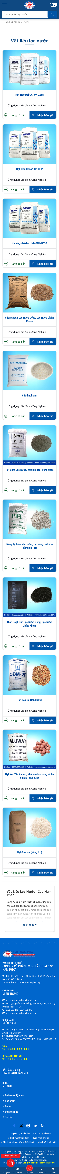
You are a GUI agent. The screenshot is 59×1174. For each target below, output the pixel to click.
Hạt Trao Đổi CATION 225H (29, 94)
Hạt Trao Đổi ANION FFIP (29, 169)
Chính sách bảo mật (47, 1142)
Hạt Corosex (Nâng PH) (29, 852)
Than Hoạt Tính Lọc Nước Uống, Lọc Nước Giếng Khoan (29, 623)
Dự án (8, 1106)
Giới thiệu (25, 1133)
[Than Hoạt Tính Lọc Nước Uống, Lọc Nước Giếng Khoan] (29, 597)
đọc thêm (28, 924)
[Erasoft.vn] (51, 1162)
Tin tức (8, 1117)
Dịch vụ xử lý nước (14, 1095)
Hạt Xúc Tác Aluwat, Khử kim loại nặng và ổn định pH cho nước (29, 776)
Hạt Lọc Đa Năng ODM (30, 700)
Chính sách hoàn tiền (12, 1142)
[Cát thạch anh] (29, 370)
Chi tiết (29, 75)
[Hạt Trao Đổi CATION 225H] (29, 70)
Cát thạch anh (29, 395)
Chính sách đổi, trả (40, 1138)
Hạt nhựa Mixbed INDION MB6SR (29, 243)
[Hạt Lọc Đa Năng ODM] (29, 675)
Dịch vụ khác (11, 1111)
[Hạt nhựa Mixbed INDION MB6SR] (29, 218)
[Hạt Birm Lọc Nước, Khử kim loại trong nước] (29, 445)
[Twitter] (22, 1127)
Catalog (36, 1133)
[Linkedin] (36, 1124)
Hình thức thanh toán (19, 1138)
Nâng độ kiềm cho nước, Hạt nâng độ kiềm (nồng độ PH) (29, 546)
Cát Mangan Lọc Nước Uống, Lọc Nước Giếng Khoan (29, 319)
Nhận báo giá (45, 115)
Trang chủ (7, 22)
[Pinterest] (29, 1124)
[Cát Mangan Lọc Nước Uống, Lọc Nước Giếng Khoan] (29, 292)
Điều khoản (30, 1142)
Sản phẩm (10, 1100)
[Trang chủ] (29, 2)
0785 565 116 (18, 1059)
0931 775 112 (18, 1048)
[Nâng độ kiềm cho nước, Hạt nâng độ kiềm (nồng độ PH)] (29, 519)
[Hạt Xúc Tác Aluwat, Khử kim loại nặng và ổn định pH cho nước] (29, 749)
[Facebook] (15, 1124)
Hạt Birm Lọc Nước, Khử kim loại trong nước (30, 470)
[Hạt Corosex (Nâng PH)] (29, 827)
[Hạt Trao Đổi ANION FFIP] (29, 144)
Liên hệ (47, 1133)
